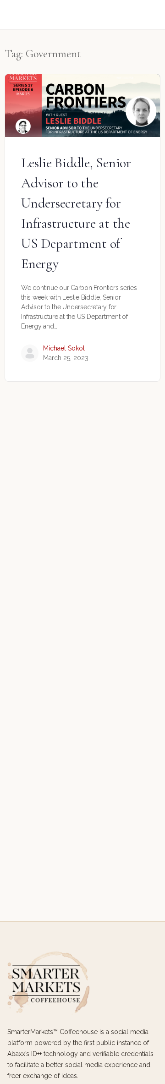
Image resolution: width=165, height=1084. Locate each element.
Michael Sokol (64, 348)
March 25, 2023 (65, 357)
